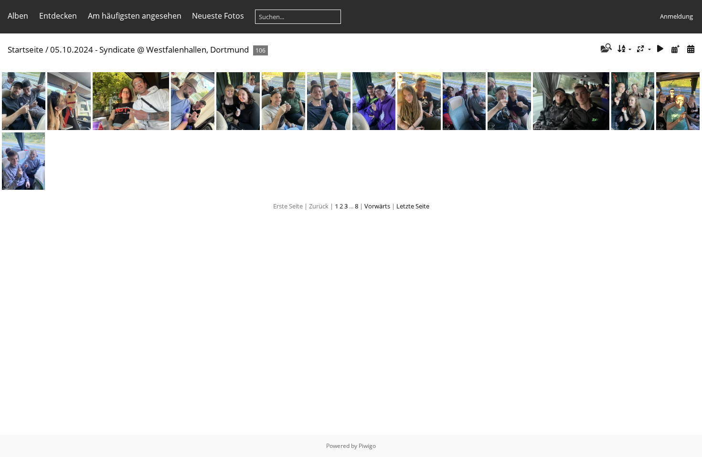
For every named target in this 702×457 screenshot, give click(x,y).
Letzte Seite (412, 206)
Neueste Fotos (218, 16)
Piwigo (367, 446)
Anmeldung (676, 16)
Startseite (25, 49)
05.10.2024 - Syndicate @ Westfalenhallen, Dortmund (149, 49)
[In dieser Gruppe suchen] (605, 48)
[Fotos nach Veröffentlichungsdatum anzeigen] (675, 49)
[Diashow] (660, 49)
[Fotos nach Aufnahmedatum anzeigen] (690, 49)
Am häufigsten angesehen (134, 16)
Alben (18, 16)
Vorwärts (377, 206)
